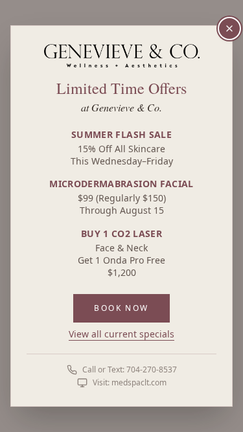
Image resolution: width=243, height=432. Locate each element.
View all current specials (121, 334)
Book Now (121, 307)
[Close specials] (229, 28)
